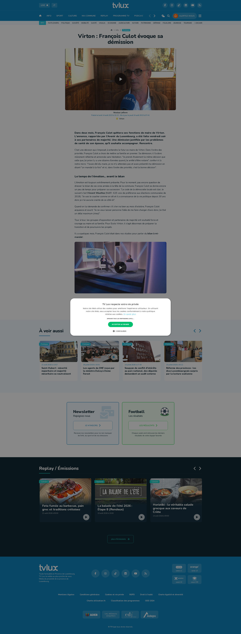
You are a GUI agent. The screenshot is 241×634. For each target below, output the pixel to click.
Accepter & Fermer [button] (120, 324)
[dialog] (120, 317)
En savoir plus (130, 314)
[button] (120, 318)
